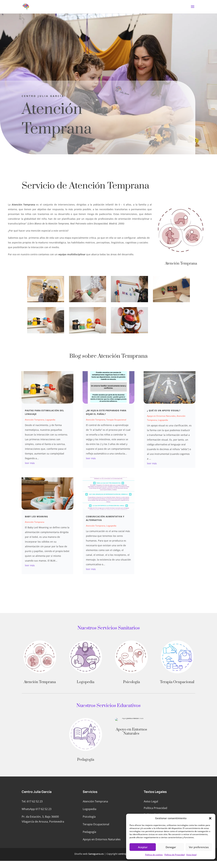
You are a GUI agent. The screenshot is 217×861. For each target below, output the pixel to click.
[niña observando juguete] (87, 301)
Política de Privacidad (174, 854)
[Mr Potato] (129, 332)
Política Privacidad (155, 808)
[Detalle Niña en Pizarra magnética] (129, 301)
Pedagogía (89, 832)
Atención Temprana (34, 419)
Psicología (89, 816)
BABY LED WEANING (36, 516)
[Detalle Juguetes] (171, 301)
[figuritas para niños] (87, 332)
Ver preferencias (199, 847)
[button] (210, 818)
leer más (30, 463)
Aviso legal (191, 854)
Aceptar (142, 847)
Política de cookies (154, 854)
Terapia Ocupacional (116, 419)
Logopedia (50, 419)
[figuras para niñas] (45, 332)
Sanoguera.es (96, 853)
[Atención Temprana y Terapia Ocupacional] (45, 301)
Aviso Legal (151, 801)
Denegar (171, 847)
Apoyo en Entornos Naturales (161, 415)
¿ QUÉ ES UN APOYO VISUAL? (163, 410)
